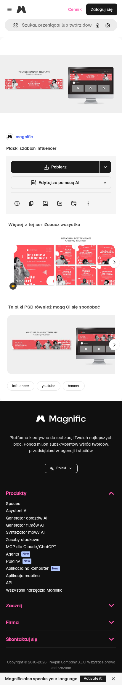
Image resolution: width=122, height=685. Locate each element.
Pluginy (18, 561)
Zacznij (14, 605)
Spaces (13, 503)
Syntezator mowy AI (25, 532)
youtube (48, 386)
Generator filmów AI (25, 525)
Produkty (16, 493)
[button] (61, 468)
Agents (17, 554)
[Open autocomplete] (13, 25)
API (9, 582)
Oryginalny (41, 50)
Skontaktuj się (21, 639)
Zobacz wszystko (62, 224)
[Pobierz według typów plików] (105, 167)
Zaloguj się (102, 9)
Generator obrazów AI (26, 518)
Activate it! (93, 678)
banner (74, 386)
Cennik (75, 9)
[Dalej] (114, 262)
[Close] (113, 678)
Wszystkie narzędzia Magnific (34, 590)
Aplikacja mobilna (23, 575)
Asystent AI (17, 510)
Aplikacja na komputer (32, 568)
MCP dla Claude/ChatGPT (31, 546)
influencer (20, 386)
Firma (12, 622)
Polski (61, 468)
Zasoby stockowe (22, 539)
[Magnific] (61, 420)
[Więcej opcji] (88, 203)
